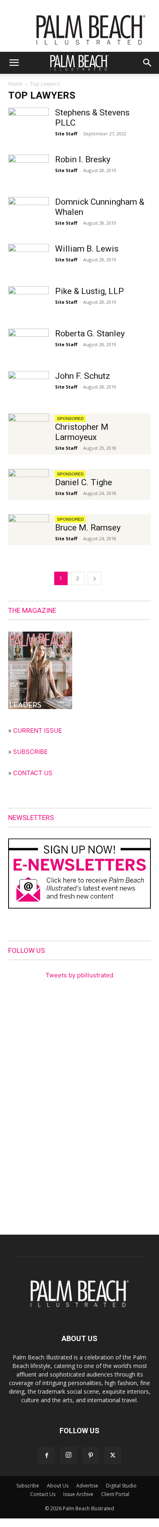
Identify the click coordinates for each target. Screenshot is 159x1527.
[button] (14, 63)
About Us (57, 1485)
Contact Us (42, 1494)
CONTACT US (33, 773)
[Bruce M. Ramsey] (28, 528)
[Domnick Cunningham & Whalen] (28, 211)
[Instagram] (68, 1455)
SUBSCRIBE (30, 752)
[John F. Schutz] (28, 385)
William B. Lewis (87, 249)
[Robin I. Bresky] (28, 169)
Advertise (87, 1485)
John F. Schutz (82, 376)
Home (15, 83)
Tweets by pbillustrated (79, 975)
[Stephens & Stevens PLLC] (28, 122)
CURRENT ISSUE (37, 730)
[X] (112, 1455)
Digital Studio (121, 1485)
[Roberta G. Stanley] (28, 343)
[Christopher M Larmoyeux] (28, 427)
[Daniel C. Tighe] (28, 483)
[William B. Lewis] (28, 258)
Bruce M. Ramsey (88, 528)
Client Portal (115, 1494)
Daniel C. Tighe (83, 482)
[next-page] (95, 578)
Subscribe (27, 1485)
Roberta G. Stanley (90, 333)
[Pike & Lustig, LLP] (28, 300)
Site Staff (66, 133)
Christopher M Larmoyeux (81, 432)
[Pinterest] (90, 1455)
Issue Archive (78, 1494)
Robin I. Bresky (82, 159)
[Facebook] (46, 1455)
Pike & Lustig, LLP (89, 291)
